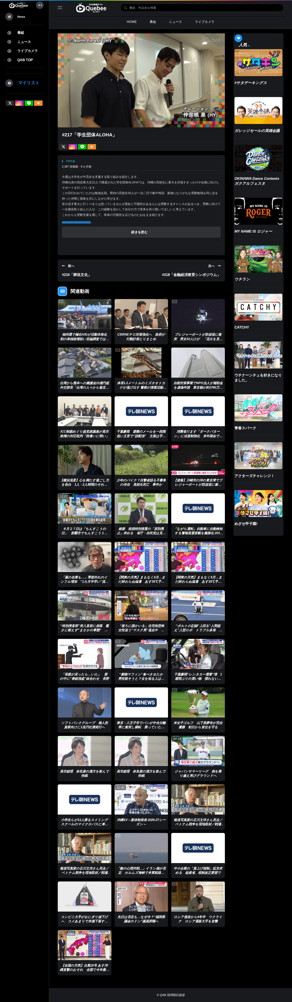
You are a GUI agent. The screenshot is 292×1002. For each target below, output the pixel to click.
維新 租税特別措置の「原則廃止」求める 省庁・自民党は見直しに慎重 (141, 533)
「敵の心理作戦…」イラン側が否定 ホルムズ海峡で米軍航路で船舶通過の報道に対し (141, 872)
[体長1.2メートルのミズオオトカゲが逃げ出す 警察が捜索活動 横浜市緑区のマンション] (141, 363)
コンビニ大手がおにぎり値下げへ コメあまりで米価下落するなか (84, 921)
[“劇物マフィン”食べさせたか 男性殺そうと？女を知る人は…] (141, 654)
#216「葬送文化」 (76, 275)
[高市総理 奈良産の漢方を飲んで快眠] (84, 751)
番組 (20, 32)
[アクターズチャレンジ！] (258, 455)
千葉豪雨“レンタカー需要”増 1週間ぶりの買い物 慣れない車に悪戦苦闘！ (198, 678)
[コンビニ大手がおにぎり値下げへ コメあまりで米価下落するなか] (84, 896)
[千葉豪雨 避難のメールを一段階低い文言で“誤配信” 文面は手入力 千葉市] (141, 411)
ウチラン (242, 279)
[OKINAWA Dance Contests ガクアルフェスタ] (258, 158)
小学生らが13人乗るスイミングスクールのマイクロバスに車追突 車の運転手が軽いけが (84, 824)
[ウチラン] (258, 259)
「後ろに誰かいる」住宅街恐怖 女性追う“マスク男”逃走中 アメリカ (143, 630)
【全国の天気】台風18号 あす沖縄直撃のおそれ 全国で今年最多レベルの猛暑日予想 (84, 970)
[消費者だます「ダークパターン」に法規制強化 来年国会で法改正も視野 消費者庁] (198, 411)
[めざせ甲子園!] (258, 503)
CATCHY (241, 327)
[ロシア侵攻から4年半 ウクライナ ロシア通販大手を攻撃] (198, 896)
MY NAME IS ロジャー (253, 231)
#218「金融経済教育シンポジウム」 (191, 275)
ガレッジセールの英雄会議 (257, 131)
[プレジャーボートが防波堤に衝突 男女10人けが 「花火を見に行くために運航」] (198, 314)
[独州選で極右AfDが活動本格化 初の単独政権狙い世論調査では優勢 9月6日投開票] (84, 314)
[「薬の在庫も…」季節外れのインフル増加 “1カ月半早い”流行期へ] (84, 557)
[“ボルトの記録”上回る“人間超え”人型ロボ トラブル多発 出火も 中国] (198, 605)
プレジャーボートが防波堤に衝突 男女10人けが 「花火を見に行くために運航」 (198, 339)
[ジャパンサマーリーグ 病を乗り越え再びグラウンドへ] (198, 751)
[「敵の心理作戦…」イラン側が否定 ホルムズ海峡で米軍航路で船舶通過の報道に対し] (141, 848)
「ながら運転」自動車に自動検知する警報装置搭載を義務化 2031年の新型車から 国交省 (198, 533)
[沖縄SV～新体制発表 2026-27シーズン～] (141, 799)
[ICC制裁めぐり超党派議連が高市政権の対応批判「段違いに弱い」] (84, 411)
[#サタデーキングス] (258, 62)
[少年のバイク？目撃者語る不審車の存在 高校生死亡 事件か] (141, 460)
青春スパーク (245, 428)
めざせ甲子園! (246, 524)
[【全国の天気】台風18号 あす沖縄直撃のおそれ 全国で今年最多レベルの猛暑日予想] (84, 945)
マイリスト (27, 82)
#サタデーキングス (250, 83)
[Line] (29, 103)
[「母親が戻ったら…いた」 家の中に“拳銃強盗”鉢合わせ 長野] (84, 654)
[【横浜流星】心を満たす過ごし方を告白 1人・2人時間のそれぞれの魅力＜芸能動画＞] (84, 460)
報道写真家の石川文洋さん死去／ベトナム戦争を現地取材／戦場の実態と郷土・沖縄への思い (198, 824)
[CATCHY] (258, 307)
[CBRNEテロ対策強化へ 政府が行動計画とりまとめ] (141, 314)
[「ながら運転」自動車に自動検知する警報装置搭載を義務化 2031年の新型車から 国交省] (198, 508)
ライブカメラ (27, 51)
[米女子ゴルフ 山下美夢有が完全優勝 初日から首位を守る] (198, 702)
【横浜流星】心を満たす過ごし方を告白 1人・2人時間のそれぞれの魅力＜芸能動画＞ (84, 484)
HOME (132, 22)
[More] (38, 103)
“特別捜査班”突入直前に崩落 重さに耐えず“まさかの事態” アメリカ (84, 630)
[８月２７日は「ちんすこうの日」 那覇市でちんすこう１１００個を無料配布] (84, 508)
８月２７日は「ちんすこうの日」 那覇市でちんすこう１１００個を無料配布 (84, 533)
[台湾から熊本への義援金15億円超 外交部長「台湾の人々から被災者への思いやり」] (84, 363)
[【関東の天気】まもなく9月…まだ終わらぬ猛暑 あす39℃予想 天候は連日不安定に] (141, 557)
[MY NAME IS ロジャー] (258, 211)
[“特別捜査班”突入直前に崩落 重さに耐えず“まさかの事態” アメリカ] (84, 605)
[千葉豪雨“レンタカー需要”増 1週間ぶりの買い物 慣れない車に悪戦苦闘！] (198, 654)
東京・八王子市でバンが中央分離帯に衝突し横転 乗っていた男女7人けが (141, 727)
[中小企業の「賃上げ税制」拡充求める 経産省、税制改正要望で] (198, 848)
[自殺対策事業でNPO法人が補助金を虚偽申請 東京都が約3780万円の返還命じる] (198, 363)
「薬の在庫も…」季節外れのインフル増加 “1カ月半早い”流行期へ (84, 581)
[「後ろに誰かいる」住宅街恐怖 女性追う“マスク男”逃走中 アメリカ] (141, 605)
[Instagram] (19, 103)
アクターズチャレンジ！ (254, 476)
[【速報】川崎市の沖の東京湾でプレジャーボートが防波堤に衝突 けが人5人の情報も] (198, 460)
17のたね (70, 161)
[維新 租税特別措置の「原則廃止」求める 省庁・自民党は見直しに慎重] (141, 508)
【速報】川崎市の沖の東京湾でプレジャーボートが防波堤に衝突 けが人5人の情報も (199, 484)
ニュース (24, 42)
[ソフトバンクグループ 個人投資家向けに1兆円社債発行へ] (84, 702)
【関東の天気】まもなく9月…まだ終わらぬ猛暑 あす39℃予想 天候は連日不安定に (142, 581)
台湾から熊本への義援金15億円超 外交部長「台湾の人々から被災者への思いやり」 (86, 387)
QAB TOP (25, 60)
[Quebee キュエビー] (18, 5)
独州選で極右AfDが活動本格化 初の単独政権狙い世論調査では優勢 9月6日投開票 (85, 339)
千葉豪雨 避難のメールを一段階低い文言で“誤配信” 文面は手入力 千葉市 (141, 436)
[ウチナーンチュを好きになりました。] (258, 355)
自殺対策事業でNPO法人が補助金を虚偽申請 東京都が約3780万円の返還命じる (198, 387)
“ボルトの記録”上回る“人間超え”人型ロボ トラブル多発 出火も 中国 (198, 630)
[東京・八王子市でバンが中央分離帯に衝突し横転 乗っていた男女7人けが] (141, 702)
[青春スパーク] (258, 407)
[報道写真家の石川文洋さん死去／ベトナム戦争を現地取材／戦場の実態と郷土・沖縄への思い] (198, 799)
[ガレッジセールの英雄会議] (258, 110)
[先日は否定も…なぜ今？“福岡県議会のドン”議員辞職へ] (141, 896)
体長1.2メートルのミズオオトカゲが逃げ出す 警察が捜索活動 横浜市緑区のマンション (141, 387)
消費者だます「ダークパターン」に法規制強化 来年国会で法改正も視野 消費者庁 (198, 436)
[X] (10, 103)
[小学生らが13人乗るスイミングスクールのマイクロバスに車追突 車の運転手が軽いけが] (84, 799)
